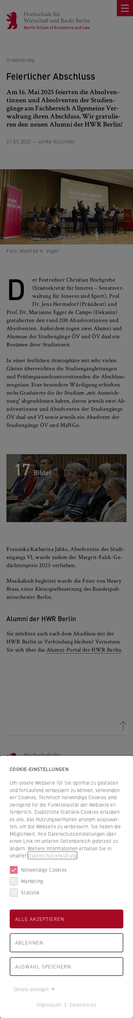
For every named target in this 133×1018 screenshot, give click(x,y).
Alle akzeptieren (39, 918)
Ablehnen (29, 942)
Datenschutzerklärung (52, 855)
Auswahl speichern (43, 966)
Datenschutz (83, 1004)
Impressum (48, 1004)
